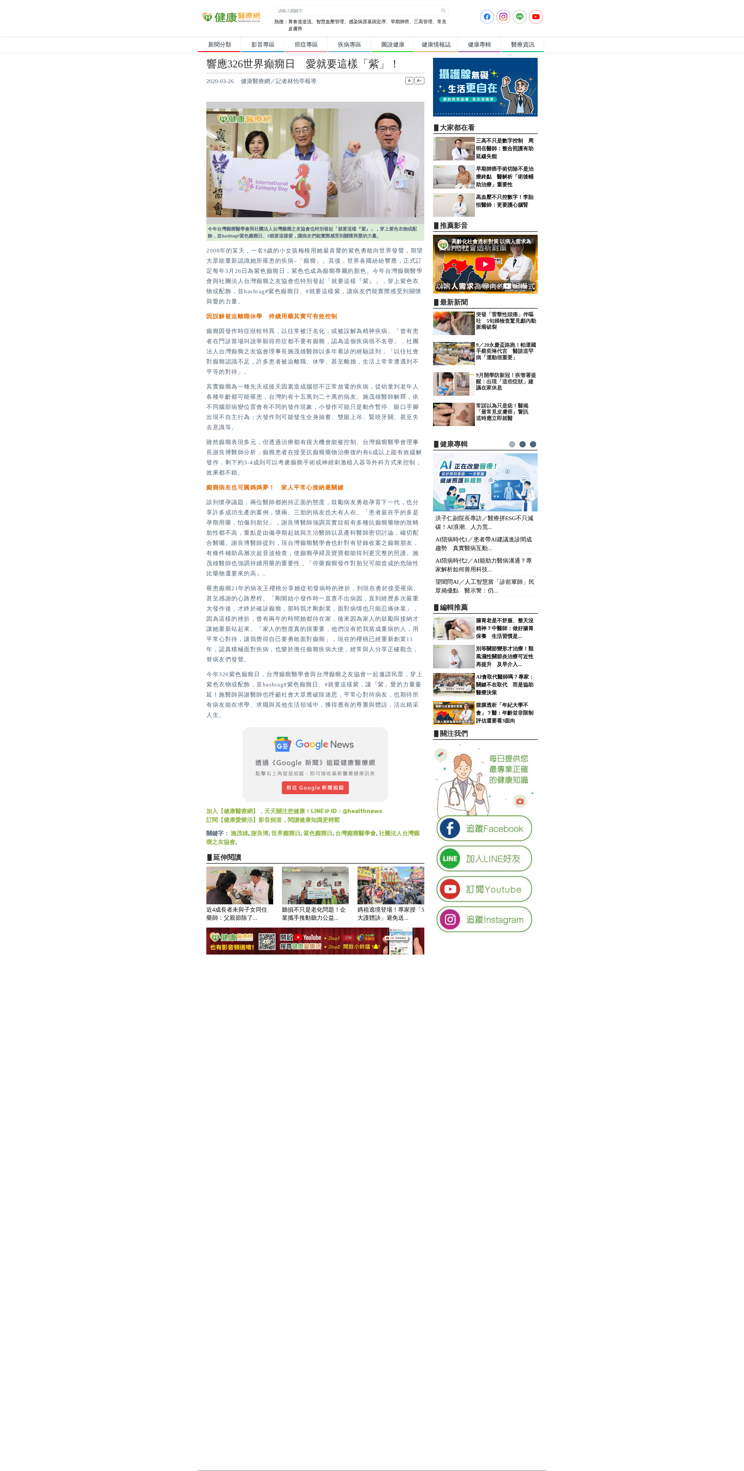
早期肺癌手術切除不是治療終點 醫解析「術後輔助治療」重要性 (505, 176)
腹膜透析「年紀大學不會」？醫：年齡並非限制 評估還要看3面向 (507, 713)
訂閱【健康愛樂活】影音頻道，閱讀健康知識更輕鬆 (273, 819)
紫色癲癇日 (317, 833)
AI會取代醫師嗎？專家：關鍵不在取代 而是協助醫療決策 (505, 684)
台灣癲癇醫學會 (355, 833)
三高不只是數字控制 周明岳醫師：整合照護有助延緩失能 (505, 148)
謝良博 (260, 833)
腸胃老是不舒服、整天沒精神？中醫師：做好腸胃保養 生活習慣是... (505, 628)
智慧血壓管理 (330, 21)
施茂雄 (239, 833)
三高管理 (423, 21)
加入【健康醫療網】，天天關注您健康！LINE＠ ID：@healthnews (294, 811)
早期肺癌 (400, 21)
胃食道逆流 (300, 21)
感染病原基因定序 (367, 21)
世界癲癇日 (286, 833)
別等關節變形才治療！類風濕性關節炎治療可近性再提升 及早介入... (505, 656)
